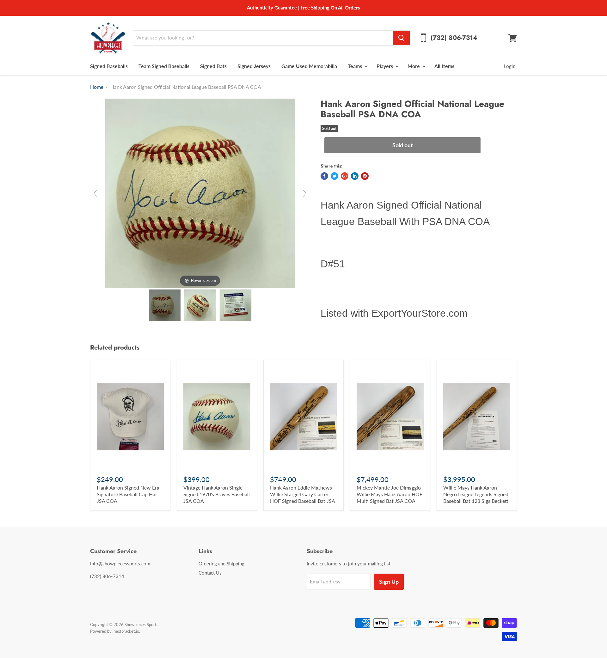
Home (96, 87)
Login (509, 66)
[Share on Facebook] (324, 176)
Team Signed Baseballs (163, 66)
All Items (444, 66)
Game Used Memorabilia (309, 66)
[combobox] (263, 38)
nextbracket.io (126, 631)
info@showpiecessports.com (120, 563)
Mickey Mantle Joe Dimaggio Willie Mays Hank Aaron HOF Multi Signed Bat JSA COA (389, 494)
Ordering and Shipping (221, 563)
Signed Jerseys (254, 66)
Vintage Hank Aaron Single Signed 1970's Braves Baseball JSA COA (216, 494)
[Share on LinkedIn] (355, 176)
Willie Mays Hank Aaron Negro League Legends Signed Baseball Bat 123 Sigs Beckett (475, 494)
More (414, 66)
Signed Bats (213, 66)
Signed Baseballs (109, 66)
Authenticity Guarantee (272, 7)
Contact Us (210, 573)
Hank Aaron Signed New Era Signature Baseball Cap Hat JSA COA (128, 494)
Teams (355, 66)
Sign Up (389, 581)
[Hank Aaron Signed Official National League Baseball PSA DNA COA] (165, 305)
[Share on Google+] (344, 176)
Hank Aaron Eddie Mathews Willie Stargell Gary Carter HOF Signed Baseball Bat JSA (302, 494)
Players (385, 66)
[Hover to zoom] (200, 193)
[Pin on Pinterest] (365, 176)
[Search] (401, 38)
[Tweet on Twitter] (334, 176)
